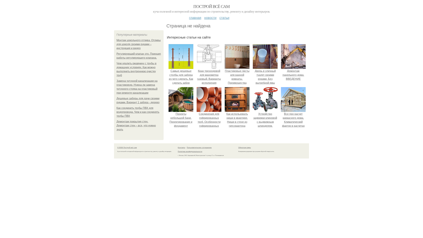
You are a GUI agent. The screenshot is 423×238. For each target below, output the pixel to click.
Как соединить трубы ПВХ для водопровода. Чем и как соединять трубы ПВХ (137, 112)
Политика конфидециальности (190, 151)
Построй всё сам (211, 6)
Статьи (224, 17)
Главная (195, 17)
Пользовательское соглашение (199, 147)
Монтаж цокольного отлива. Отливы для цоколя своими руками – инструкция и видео (138, 44)
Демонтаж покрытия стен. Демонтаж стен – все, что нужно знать (136, 125)
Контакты (181, 147)
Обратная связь (244, 147)
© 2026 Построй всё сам (127, 147)
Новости (210, 17)
